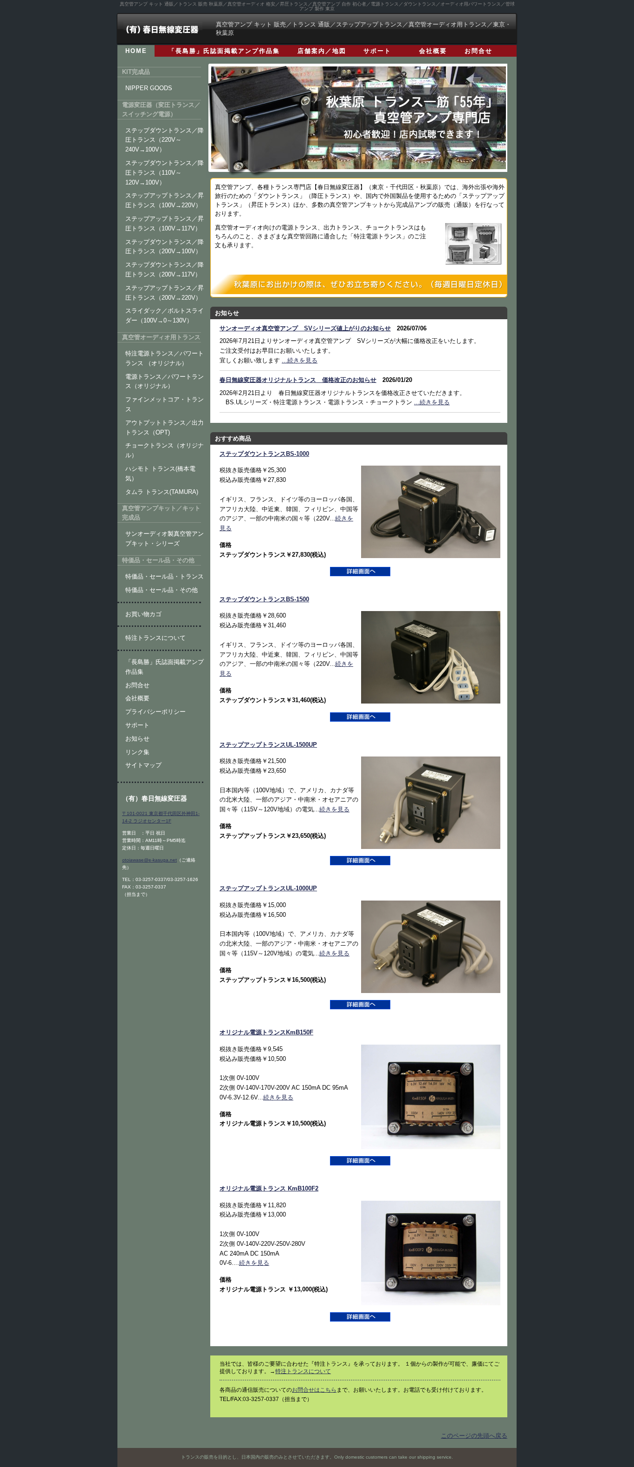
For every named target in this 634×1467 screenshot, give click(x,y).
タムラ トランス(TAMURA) (161, 491)
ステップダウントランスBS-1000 (264, 453)
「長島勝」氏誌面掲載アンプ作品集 (224, 50)
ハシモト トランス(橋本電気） (160, 473)
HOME (136, 50)
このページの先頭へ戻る (474, 1435)
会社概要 (433, 50)
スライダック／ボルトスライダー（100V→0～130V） (164, 315)
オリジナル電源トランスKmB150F (266, 1032)
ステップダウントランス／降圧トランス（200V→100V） (164, 246)
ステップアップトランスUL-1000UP (268, 888)
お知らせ (137, 738)
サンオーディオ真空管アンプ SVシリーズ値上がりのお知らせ (305, 328)
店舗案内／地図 (322, 50)
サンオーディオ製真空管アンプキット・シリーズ (164, 538)
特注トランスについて (303, 1371)
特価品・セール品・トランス (164, 576)
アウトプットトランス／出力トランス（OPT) (164, 427)
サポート (377, 50)
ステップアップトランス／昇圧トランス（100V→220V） (164, 200)
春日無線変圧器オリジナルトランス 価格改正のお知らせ (298, 379)
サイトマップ (143, 765)
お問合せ (478, 50)
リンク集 (137, 752)
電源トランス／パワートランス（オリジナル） (164, 381)
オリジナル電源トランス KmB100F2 (269, 1188)
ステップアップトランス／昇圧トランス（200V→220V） (164, 292)
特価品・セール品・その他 (161, 589)
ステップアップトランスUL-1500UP (268, 744)
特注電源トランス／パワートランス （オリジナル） (164, 358)
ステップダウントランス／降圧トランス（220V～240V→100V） (164, 140)
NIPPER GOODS (148, 88)
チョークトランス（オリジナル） (164, 450)
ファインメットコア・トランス (164, 404)
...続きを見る (299, 360)
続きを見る (334, 809)
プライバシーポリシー (155, 711)
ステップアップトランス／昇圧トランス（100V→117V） (164, 223)
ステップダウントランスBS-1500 (264, 599)
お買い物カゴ (143, 614)
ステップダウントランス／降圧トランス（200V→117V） (164, 269)
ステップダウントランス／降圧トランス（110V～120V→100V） (164, 172)
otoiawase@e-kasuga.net (149, 859)
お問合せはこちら (314, 1390)
